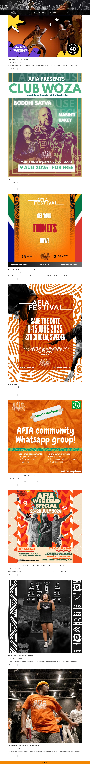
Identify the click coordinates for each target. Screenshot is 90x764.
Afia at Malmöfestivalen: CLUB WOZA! (20, 180)
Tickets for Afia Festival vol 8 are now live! (21, 270)
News (23, 12)
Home (19, 12)
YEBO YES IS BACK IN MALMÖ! (18, 59)
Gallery (62, 12)
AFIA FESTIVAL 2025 (14, 384)
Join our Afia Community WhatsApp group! (21, 475)
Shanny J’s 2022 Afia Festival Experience (21, 655)
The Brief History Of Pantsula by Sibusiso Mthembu (24, 745)
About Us (29, 12)
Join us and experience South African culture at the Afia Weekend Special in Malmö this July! (37, 565)
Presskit (49, 12)
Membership (56, 12)
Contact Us (68, 12)
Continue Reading (13, 68)
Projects (35, 12)
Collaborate (42, 12)
